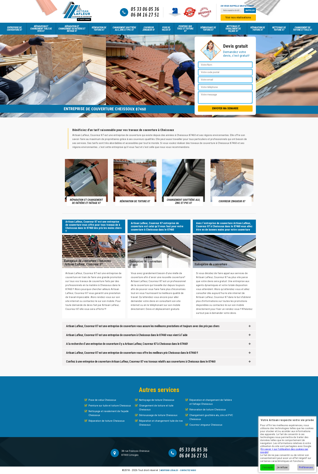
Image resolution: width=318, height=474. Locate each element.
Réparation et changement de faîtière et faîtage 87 (71, 28)
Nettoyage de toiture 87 (279, 28)
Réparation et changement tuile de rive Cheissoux (161, 423)
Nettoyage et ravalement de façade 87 (233, 28)
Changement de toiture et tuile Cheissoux (156, 407)
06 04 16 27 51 (145, 15)
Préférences (306, 467)
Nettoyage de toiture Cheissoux (156, 400)
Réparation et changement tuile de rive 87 (41, 28)
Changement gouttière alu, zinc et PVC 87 (124, 28)
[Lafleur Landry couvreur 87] (77, 11)
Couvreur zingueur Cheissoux (205, 424)
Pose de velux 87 (166, 28)
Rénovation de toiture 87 (99, 28)
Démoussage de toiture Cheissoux (158, 415)
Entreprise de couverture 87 (14, 28)
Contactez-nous (188, 470)
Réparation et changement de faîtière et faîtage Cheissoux (210, 402)
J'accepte (267, 467)
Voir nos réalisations (238, 17)
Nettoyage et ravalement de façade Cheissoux (109, 413)
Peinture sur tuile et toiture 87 (185, 28)
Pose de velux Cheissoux (102, 400)
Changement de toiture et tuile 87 (302, 28)
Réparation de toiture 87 (257, 28)
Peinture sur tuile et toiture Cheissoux (110, 405)
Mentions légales (169, 470)
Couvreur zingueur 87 (149, 28)
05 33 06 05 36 (145, 9)
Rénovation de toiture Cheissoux (207, 409)
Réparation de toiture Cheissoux (107, 421)
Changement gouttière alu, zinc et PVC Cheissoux (211, 417)
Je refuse (282, 467)
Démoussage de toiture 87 (208, 28)
